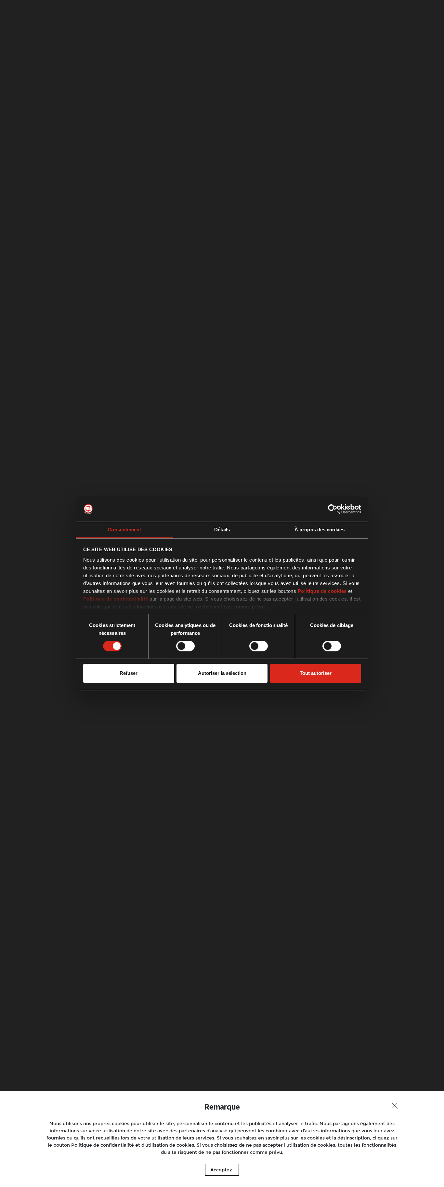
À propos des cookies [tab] (319, 529)
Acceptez (221, 1170)
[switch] (185, 646)
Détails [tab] (222, 529)
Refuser (128, 673)
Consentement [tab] (124, 529)
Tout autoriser (316, 673)
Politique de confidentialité (115, 599)
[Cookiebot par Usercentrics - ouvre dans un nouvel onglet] (332, 509)
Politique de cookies (322, 591)
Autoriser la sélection (222, 673)
